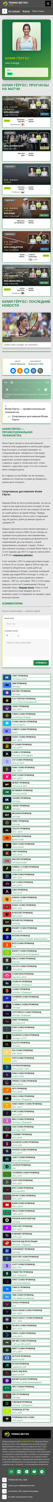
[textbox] (27, 647)
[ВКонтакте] (13, 371)
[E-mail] (11, 1472)
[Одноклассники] (20, 371)
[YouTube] (34, 1472)
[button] (40, 371)
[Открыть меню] (48, 3)
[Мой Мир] (33, 371)
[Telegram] (27, 371)
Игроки (26, 11)
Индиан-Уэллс (26, 587)
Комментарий (11, 631)
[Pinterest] (26, 1472)
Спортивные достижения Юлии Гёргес (30, 418)
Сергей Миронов (17, 364)
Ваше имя (9, 618)
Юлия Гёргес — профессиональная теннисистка (25, 410)
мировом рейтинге (23, 555)
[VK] (19, 1472)
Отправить (41, 663)
